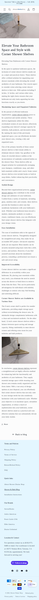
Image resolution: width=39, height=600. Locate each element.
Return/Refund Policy (12, 465)
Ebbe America (9, 524)
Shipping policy (32, 596)
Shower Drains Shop (16, 593)
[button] (4, 9)
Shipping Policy (10, 460)
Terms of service (20, 596)
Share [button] (6, 424)
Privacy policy (9, 596)
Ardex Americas (10, 514)
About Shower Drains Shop (14, 484)
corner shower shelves (20, 115)
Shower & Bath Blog (12, 489)
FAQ (6, 470)
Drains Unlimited (10, 529)
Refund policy (29, 593)
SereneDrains (9, 509)
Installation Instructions (13, 495)
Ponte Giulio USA (11, 519)
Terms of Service (10, 455)
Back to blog (21, 434)
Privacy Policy (9, 449)
